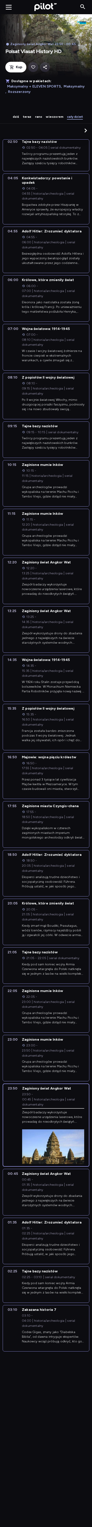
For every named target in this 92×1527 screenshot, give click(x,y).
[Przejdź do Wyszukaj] (82, 7)
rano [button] (38, 117)
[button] (86, 130)
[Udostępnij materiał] (45, 67)
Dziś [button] (16, 117)
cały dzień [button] (75, 117)
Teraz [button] (27, 117)
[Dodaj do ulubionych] (33, 67)
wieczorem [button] (54, 117)
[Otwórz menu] (9, 7)
